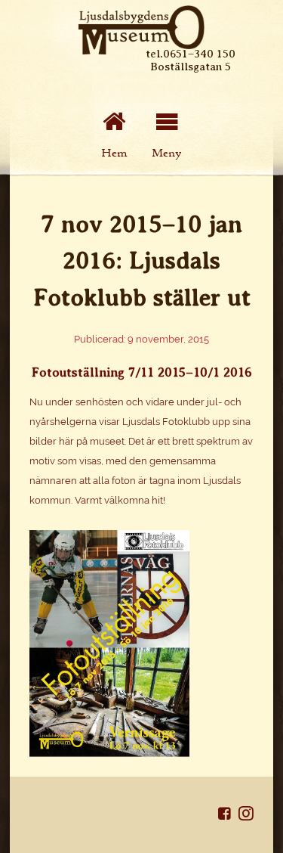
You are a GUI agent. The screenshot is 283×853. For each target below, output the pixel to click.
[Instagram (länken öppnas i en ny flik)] (246, 816)
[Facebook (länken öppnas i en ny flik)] (228, 816)
